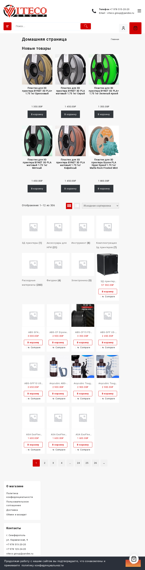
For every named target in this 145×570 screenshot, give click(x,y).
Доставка (12, 510)
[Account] (123, 28)
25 (87, 463)
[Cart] (135, 28)
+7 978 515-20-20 (119, 9)
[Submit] (85, 26)
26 (95, 463)
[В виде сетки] (69, 206)
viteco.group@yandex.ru (120, 13)
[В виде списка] (77, 206)
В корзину (37, 114)
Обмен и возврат (16, 514)
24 (78, 463)
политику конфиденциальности (43, 565)
